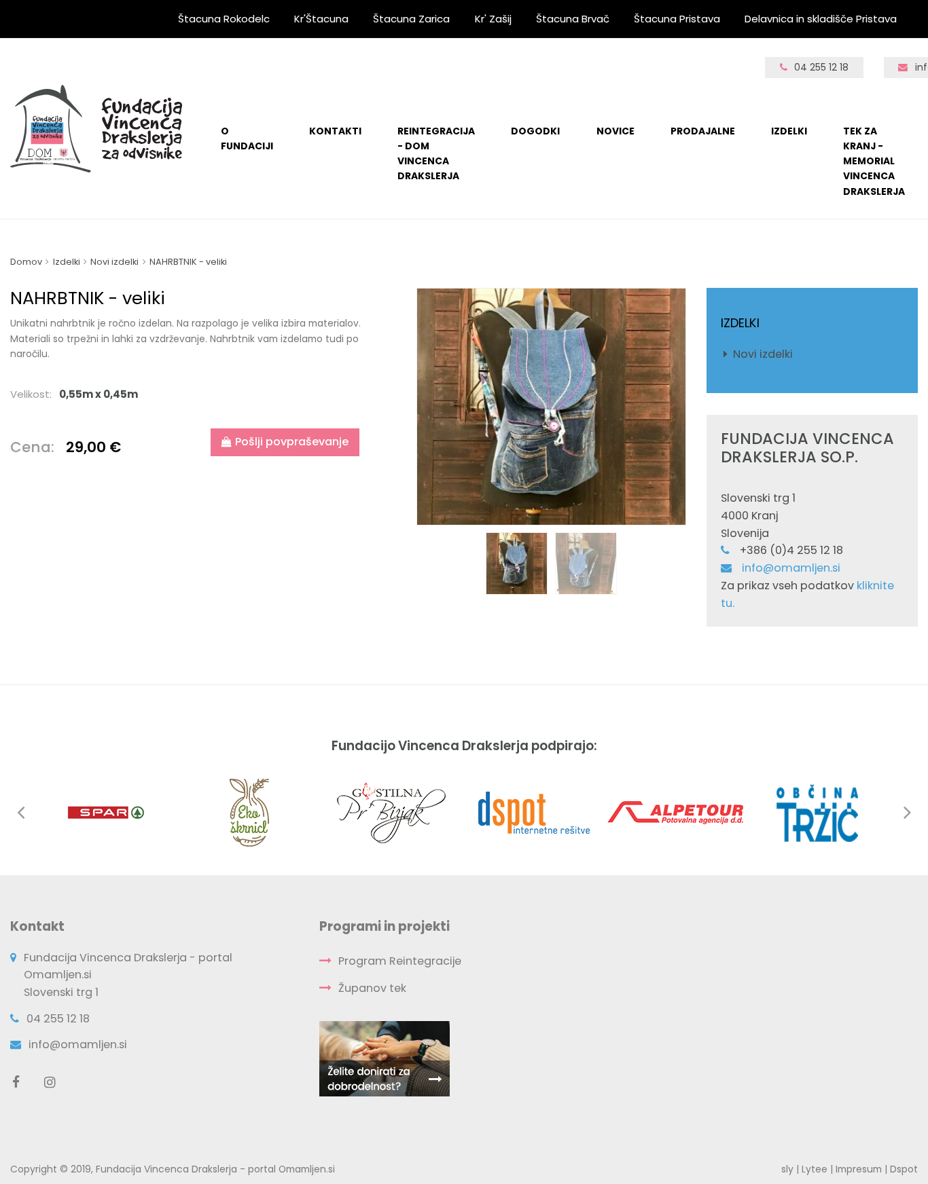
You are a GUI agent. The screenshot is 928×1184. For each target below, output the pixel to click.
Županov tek (372, 988)
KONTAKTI (335, 131)
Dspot (904, 1169)
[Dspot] (533, 811)
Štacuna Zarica (411, 19)
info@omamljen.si (791, 568)
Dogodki (535, 131)
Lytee (814, 1169)
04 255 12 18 (821, 67)
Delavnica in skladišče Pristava (821, 19)
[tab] (188, 394)
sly (787, 1169)
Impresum (859, 1169)
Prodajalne (703, 131)
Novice (615, 131)
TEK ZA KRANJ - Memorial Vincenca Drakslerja (874, 161)
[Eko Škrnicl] (249, 811)
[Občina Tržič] (817, 811)
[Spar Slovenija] (107, 811)
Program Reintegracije (399, 961)
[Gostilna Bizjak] (391, 811)
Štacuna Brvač (572, 19)
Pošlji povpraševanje (292, 441)
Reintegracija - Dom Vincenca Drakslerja (436, 153)
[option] (551, 406)
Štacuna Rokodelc (224, 19)
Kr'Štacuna (321, 19)
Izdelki (789, 131)
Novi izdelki (763, 354)
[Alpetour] (675, 811)
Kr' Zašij (493, 19)
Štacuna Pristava (677, 19)
